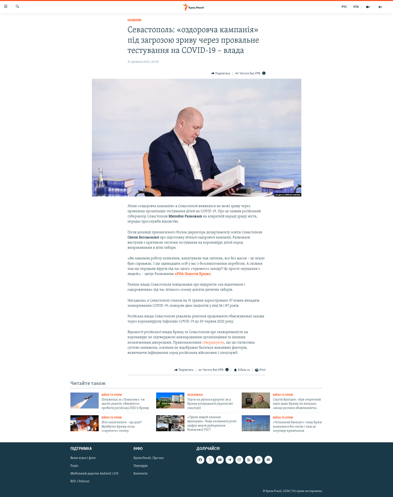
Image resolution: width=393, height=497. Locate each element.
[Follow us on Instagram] (239, 460)
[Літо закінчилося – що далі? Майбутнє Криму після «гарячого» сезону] (84, 423)
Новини (134, 20)
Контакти (140, 473)
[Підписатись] (268, 460)
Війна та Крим (112, 395)
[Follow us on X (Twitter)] (210, 460)
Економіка (195, 395)
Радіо (74, 466)
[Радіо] (380, 7)
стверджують (213, 343)
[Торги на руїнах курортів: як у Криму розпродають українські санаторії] (170, 400)
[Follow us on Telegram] (229, 460)
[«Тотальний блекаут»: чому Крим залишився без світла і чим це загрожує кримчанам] (256, 423)
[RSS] (249, 460)
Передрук (140, 466)
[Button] (220, 73)
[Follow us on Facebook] (200, 460)
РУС (344, 7)
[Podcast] (258, 460)
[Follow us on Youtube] (220, 460)
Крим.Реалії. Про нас (148, 458)
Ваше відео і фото (83, 458)
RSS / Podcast (79, 481)
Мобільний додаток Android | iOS (94, 473)
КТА (356, 7)
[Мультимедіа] (368, 7)
